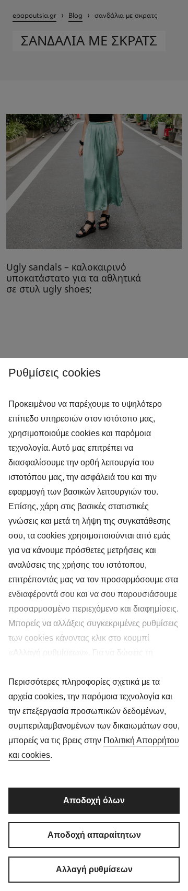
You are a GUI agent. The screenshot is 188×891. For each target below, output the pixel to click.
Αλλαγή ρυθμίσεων (94, 869)
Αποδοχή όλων (94, 800)
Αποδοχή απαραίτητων (94, 834)
